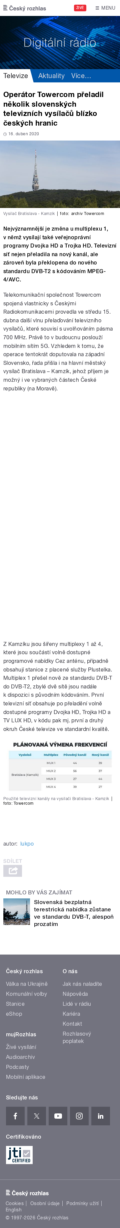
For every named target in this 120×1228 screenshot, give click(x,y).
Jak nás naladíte (82, 984)
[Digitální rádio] (60, 42)
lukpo (27, 844)
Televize (15, 76)
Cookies (15, 1203)
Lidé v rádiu (77, 1004)
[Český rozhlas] (24, 8)
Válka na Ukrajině (27, 984)
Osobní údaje (45, 1203)
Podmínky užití (82, 1203)
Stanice (15, 1004)
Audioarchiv (20, 1057)
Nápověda (75, 994)
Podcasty (17, 1067)
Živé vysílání (21, 1047)
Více (81, 76)
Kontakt (72, 1024)
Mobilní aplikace (26, 1077)
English (14, 1209)
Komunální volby (26, 994)
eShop (14, 1014)
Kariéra (71, 1014)
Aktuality (51, 76)
